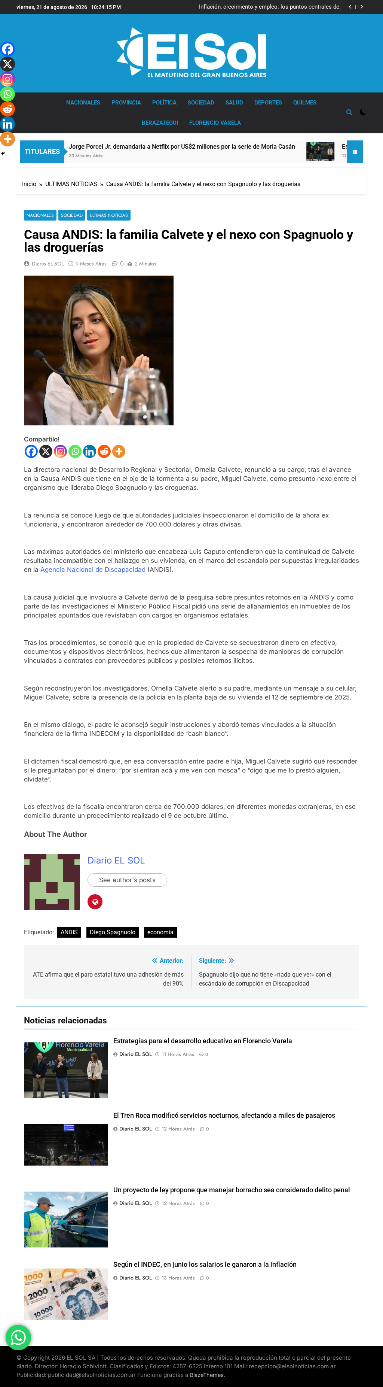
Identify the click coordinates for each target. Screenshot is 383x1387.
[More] (118, 451)
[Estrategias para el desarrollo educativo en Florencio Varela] (294, 151)
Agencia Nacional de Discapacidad (92, 569)
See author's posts (127, 880)
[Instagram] (60, 451)
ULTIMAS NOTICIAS (109, 215)
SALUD (234, 102)
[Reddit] (104, 451)
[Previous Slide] (350, 7)
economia (160, 932)
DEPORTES (268, 102)
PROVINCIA (126, 102)
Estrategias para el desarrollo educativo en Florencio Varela (202, 1041)
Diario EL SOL (48, 263)
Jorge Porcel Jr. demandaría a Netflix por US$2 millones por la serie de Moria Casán (155, 146)
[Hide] (3, 154)
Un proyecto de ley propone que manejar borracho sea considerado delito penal (231, 1190)
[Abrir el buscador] (349, 112)
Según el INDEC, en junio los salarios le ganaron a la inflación (205, 1264)
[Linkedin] (89, 451)
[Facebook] (31, 451)
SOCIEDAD (201, 102)
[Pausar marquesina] (355, 151)
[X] (45, 451)
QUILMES (304, 102)
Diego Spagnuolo (112, 932)
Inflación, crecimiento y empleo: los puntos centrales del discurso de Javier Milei (270, 7)
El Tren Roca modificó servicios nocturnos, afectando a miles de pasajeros (224, 1115)
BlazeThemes (207, 1375)
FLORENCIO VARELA (215, 122)
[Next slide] (361, 7)
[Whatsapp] (75, 451)
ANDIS (69, 932)
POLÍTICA (164, 102)
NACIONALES (83, 102)
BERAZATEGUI (160, 122)
